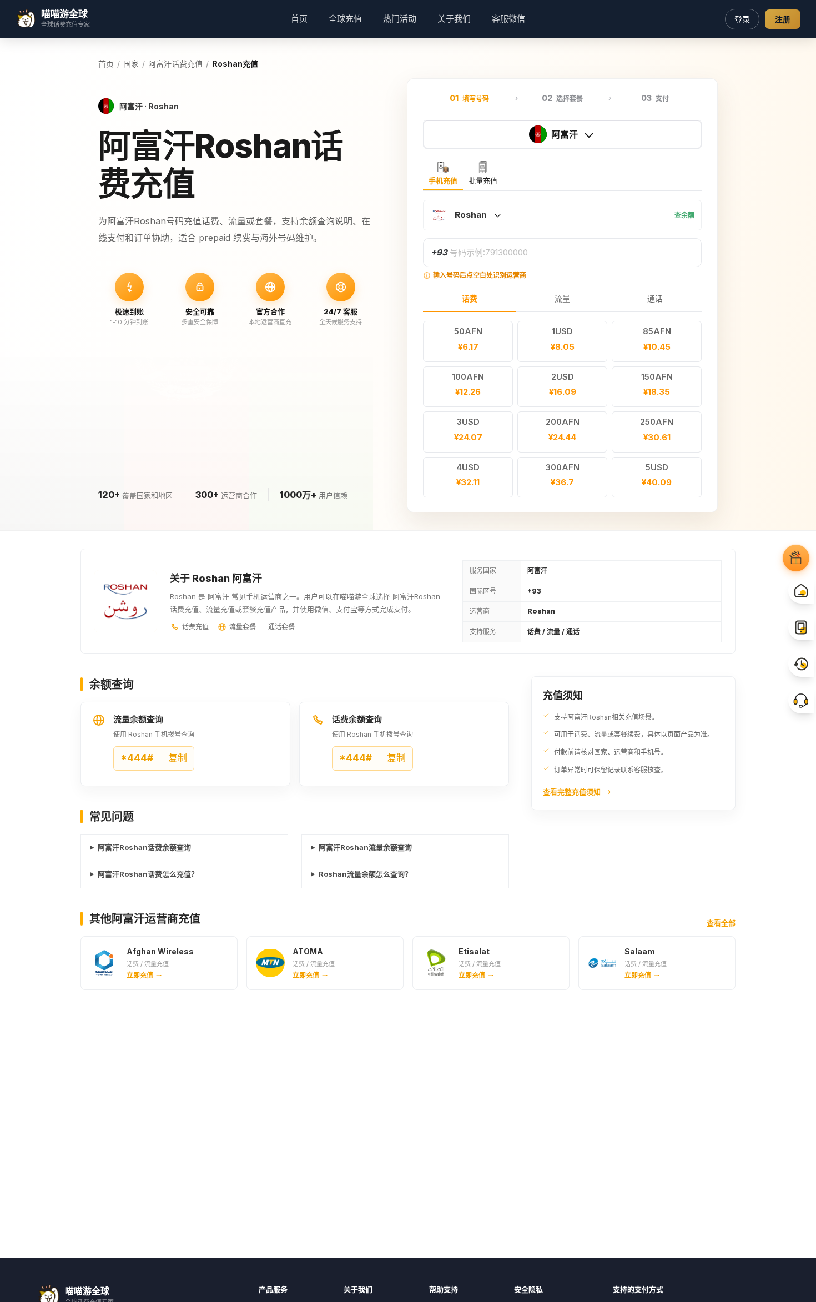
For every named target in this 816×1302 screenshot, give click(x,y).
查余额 (684, 215)
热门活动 (399, 18)
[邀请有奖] (796, 558)
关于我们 (454, 18)
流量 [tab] (562, 298)
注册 (782, 19)
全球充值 (345, 18)
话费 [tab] (469, 298)
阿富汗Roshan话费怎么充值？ (148, 873)
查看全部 (721, 922)
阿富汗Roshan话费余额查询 (144, 847)
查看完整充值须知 (572, 791)
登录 (742, 19)
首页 (299, 18)
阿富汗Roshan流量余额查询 (365, 847)
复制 (153, 757)
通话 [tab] (655, 298)
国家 (131, 63)
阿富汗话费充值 (175, 63)
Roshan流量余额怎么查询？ (365, 873)
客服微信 (508, 18)
